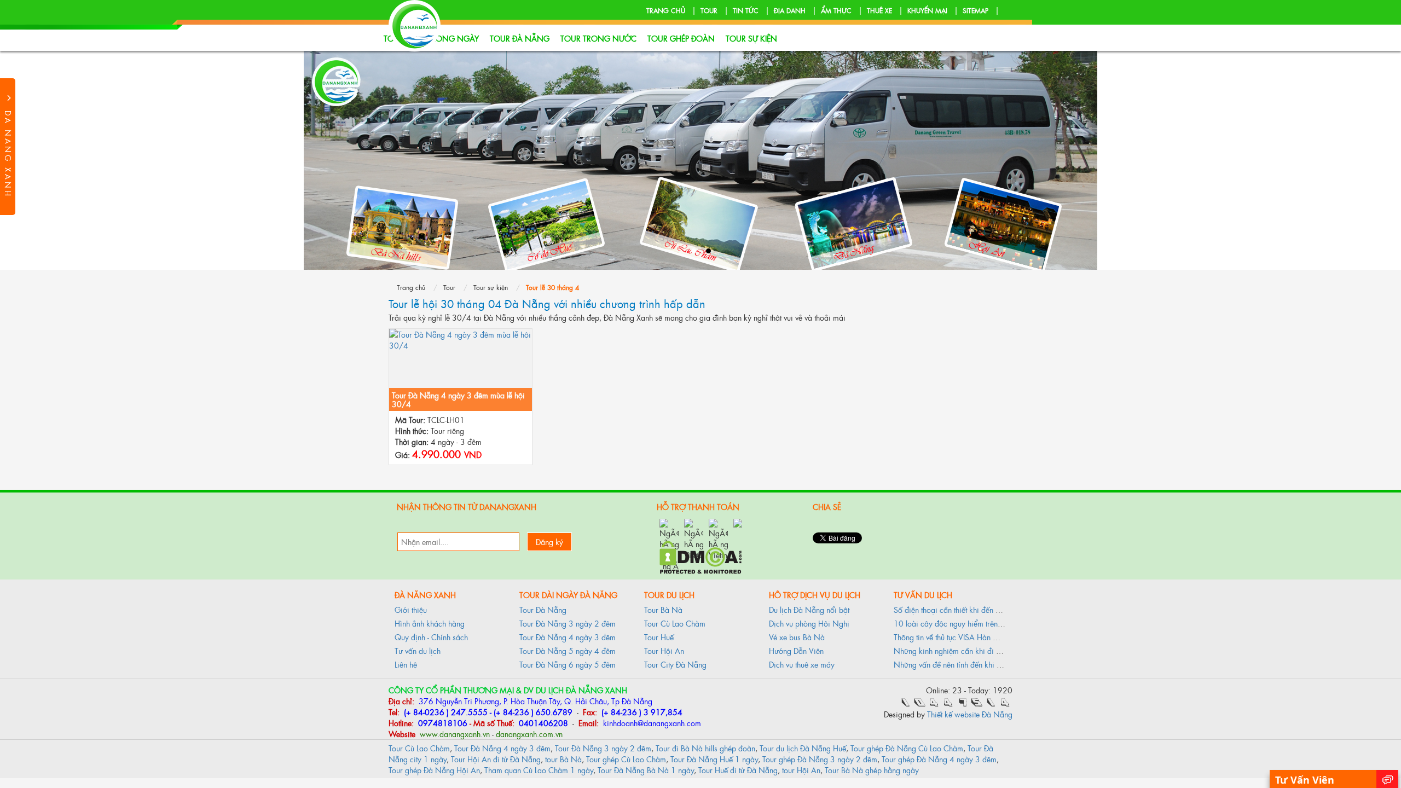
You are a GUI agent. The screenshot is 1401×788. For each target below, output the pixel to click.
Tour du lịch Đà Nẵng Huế (803, 748)
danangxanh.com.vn (529, 733)
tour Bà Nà (563, 758)
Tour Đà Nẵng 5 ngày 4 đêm (567, 650)
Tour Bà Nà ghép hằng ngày (872, 769)
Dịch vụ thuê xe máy (802, 664)
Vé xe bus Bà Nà (797, 636)
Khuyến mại (927, 10)
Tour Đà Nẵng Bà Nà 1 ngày (646, 769)
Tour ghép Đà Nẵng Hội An (434, 769)
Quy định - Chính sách (431, 636)
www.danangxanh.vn (454, 733)
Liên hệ (406, 664)
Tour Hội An (664, 650)
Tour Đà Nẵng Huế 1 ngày (714, 758)
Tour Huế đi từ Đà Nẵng (738, 769)
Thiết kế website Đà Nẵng (969, 714)
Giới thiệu (411, 609)
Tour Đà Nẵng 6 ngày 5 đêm (567, 664)
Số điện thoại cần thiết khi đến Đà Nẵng (960, 609)
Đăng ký (549, 541)
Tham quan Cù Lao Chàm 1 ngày (538, 769)
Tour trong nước (598, 38)
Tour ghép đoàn (681, 38)
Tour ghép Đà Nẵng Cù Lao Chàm (906, 748)
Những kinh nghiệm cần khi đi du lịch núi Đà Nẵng (978, 650)
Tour (708, 10)
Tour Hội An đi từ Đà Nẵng (496, 758)
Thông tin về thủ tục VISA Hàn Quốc (952, 636)
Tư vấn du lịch (418, 650)
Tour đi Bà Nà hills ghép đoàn (705, 748)
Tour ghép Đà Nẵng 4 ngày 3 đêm (939, 758)
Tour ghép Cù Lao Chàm (626, 758)
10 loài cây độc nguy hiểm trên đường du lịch (969, 623)
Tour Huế (659, 636)
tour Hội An (801, 769)
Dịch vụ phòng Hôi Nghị (809, 623)
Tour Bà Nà (663, 609)
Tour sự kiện (751, 38)
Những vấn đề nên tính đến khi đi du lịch (960, 664)
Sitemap (975, 10)
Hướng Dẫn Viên (796, 650)
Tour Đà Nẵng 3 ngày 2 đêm (567, 623)
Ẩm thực (836, 10)
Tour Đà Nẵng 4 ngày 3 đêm (567, 636)
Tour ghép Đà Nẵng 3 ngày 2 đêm (819, 758)
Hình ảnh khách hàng (430, 623)
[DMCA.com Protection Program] (700, 555)
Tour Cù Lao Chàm (674, 623)
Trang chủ (665, 10)
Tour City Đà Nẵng (675, 664)
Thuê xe (879, 10)
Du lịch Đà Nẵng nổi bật (809, 609)
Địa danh (790, 10)
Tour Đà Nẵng (519, 38)
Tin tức (746, 10)
